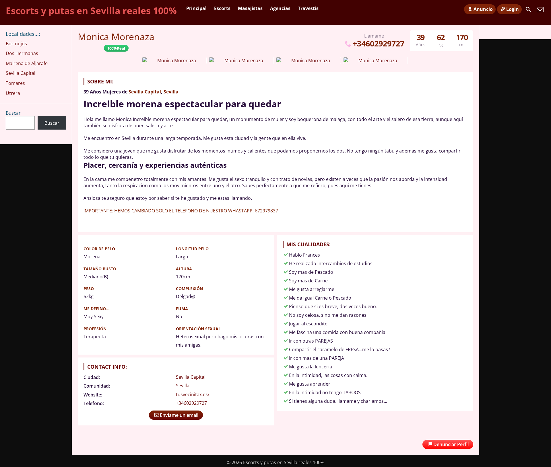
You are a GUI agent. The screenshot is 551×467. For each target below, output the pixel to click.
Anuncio (483, 9)
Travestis (308, 8)
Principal (196, 8)
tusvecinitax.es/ (192, 394)
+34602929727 (378, 43)
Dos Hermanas (22, 53)
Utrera (13, 93)
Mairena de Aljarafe (27, 63)
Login (512, 9)
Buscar (13, 113)
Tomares (15, 83)
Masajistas (250, 8)
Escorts (222, 8)
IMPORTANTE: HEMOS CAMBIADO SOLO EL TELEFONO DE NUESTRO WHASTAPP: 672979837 (181, 211)
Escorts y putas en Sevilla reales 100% (91, 10)
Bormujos (16, 43)
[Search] (528, 9)
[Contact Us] (540, 9)
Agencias (280, 8)
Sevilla (171, 92)
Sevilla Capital (145, 92)
